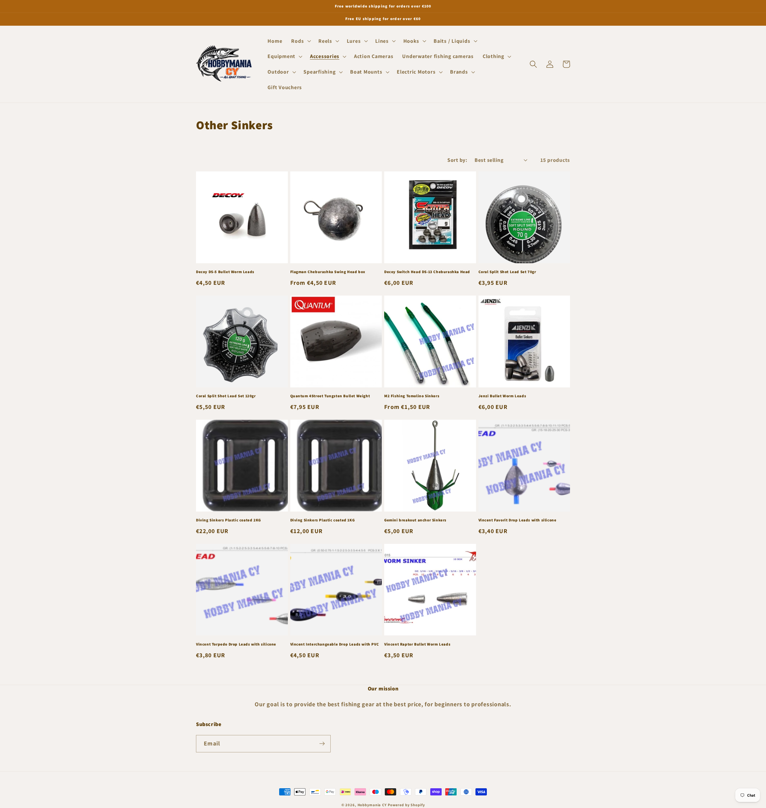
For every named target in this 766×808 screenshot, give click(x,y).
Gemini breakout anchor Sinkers (415, 520)
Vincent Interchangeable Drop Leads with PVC (334, 644)
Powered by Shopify (406, 804)
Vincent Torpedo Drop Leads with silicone (236, 644)
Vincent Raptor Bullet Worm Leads (417, 644)
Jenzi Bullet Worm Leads (502, 396)
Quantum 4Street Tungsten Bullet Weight (330, 396)
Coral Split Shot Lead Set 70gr (507, 272)
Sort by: (457, 159)
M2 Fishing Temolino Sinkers (411, 396)
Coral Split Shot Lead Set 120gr (226, 396)
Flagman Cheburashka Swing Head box (327, 272)
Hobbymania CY (372, 804)
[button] (300, 41)
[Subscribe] (322, 743)
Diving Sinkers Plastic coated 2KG (228, 520)
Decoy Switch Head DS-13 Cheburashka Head (427, 272)
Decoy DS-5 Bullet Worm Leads (225, 272)
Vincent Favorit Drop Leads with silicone (517, 520)
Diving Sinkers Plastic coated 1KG (322, 520)
